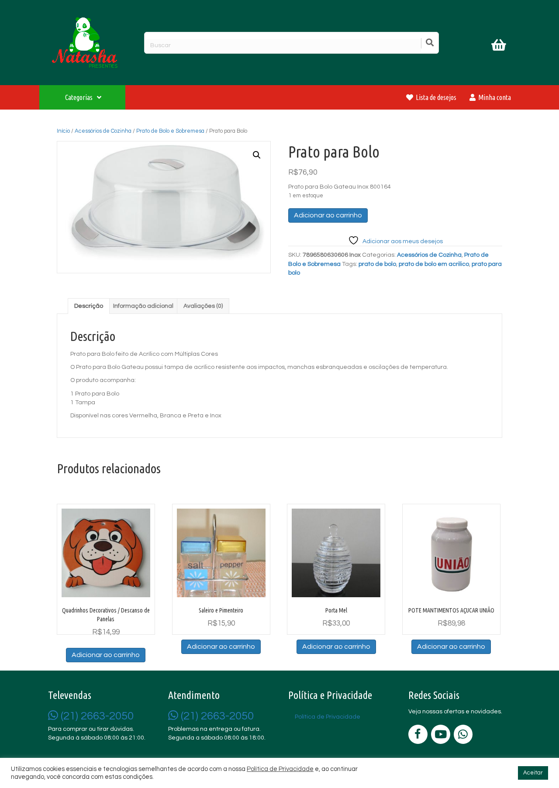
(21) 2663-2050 (96, 716)
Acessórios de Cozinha (103, 131)
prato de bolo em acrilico (434, 264)
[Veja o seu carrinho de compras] (499, 47)
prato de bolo (377, 264)
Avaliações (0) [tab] (203, 306)
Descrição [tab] (88, 306)
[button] (257, 155)
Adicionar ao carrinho (328, 215)
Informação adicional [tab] (143, 306)
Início (63, 131)
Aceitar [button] (533, 773)
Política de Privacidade (280, 769)
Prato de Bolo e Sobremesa (170, 131)
